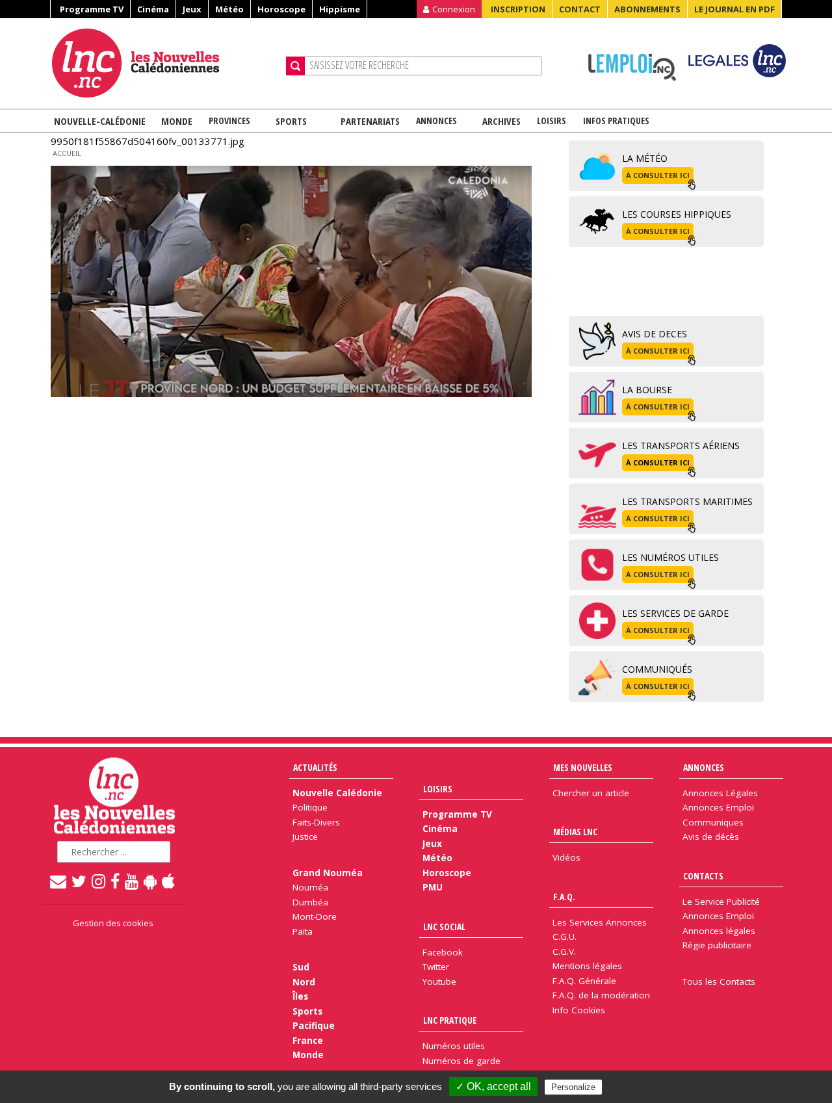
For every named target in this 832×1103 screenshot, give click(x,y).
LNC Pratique (449, 1020)
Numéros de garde (461, 1061)
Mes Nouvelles (582, 767)
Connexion (453, 9)
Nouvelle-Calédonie (100, 120)
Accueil (67, 153)
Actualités (315, 767)
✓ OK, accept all (493, 1086)
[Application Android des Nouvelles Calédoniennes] (151, 881)
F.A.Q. (564, 896)
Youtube (439, 981)
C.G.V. (564, 951)
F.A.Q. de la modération (601, 995)
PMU (432, 887)
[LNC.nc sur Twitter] (80, 881)
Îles (300, 996)
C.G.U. (564, 936)
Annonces (436, 120)
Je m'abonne (615, 35)
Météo (229, 9)
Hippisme (339, 9)
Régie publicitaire (716, 945)
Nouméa (310, 887)
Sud (300, 967)
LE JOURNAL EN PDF (734, 9)
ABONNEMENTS (647, 9)
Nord (303, 982)
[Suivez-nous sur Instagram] (99, 881)
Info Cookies (578, 1010)
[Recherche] (295, 65)
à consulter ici (658, 175)
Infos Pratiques (616, 120)
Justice (305, 836)
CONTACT (580, 9)
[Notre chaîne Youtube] (132, 881)
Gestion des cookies (113, 923)
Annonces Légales (720, 793)
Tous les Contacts (718, 981)
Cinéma (153, 9)
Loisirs (551, 120)
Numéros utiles (453, 1046)
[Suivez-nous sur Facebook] (115, 881)
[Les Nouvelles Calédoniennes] (164, 63)
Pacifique (313, 1026)
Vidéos (566, 857)
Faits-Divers (316, 822)
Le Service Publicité (721, 901)
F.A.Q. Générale (584, 981)
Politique (310, 807)
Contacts (703, 876)
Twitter (435, 966)
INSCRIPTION (518, 9)
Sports (291, 120)
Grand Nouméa (327, 873)
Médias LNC (575, 831)
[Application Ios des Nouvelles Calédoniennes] (169, 881)
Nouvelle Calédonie (337, 793)
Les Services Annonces (599, 922)
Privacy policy (640, 1087)
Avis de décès (710, 836)
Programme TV (92, 9)
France (307, 1040)
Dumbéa (310, 902)
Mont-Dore (314, 916)
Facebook (442, 952)
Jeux (192, 9)
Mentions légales (587, 966)
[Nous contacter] (59, 881)
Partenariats (370, 120)
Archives (501, 120)
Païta (302, 931)
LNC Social (444, 926)
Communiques (713, 822)
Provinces (229, 120)
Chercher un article (590, 793)
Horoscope (281, 9)
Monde (176, 120)
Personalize (573, 1087)
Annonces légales (718, 931)
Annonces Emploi (718, 807)
